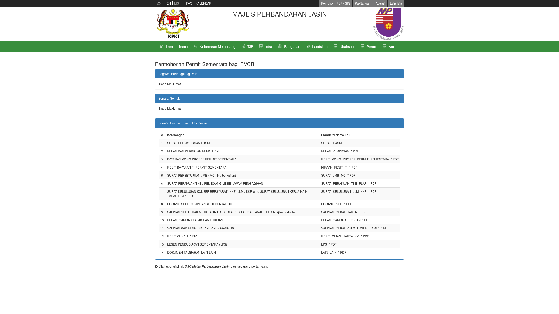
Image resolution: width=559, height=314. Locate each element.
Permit (372, 46)
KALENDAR (203, 3)
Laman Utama (177, 46)
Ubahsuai (347, 46)
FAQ (189, 3)
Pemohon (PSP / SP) (335, 3)
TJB (250, 46)
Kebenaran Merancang (217, 46)
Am (391, 46)
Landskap (320, 46)
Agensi (380, 3)
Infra (268, 46)
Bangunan (292, 46)
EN (169, 3)
